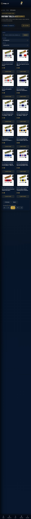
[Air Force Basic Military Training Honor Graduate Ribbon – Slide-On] (22, 180)
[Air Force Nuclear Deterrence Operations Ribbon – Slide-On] (22, 80)
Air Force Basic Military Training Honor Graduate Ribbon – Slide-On (22, 190)
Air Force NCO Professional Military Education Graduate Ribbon (8, 190)
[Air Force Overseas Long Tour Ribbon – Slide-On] (22, 105)
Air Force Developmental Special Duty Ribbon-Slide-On (23, 165)
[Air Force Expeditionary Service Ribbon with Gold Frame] (22, 130)
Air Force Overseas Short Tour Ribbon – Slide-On (7, 115)
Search (3, 32)
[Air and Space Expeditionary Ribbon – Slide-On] (8, 130)
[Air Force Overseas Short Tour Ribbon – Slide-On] (8, 105)
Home (3, 10)
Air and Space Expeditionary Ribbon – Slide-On (7, 140)
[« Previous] (4, 207)
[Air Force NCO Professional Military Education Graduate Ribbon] (8, 180)
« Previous (7, 202)
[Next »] (21, 207)
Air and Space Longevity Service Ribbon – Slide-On (8, 165)
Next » (14, 202)
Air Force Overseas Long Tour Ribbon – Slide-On (22, 115)
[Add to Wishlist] (13, 51)
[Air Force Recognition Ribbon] (8, 80)
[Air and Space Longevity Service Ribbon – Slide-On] (8, 155)
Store (7, 10)
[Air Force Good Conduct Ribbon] (8, 55)
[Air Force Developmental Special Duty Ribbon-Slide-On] (22, 155)
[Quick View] (13, 54)
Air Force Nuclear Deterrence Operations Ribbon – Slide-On (22, 90)
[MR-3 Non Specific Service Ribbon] (22, 55)
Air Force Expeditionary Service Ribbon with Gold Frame (22, 140)
